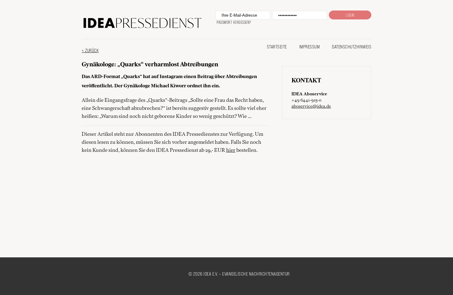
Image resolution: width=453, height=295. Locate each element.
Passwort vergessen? (234, 22)
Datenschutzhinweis (351, 46)
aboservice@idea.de (311, 106)
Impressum (309, 46)
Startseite (277, 46)
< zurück (90, 50)
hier (230, 150)
